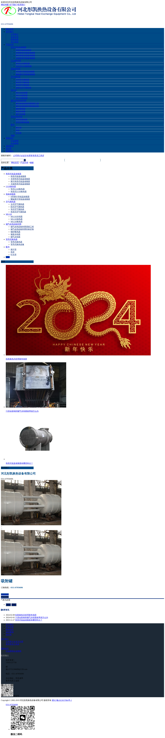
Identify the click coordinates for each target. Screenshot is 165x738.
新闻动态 (10, 138)
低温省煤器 (15, 69)
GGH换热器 (16, 61)
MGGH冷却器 (22, 93)
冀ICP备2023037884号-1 (62, 700)
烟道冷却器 (20, 111)
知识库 (9, 149)
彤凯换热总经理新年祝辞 (25, 615)
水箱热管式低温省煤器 (25, 58)
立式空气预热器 (22, 80)
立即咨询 (5, 594)
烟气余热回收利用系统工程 (27, 103)
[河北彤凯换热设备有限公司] (38, 15)
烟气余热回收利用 (18, 101)
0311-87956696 (12, 705)
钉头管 (19, 133)
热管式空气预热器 (23, 88)
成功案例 (10, 146)
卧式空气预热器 (22, 82)
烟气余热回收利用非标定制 (27, 106)
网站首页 (10, 29)
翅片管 (19, 128)
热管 (18, 130)
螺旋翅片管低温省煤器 (25, 74)
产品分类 (10, 45)
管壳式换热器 (16, 117)
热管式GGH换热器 (24, 66)
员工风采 (14, 42)
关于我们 (13, 5)
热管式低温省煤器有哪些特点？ (28, 620)
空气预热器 (15, 77)
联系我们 (21, 5)
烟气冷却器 (20, 114)
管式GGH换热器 (23, 63)
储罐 (13, 135)
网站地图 (5, 5)
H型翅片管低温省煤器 (25, 72)
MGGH (14, 90)
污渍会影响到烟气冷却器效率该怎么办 (31, 617)
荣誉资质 (14, 39)
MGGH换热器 (22, 98)
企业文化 (14, 37)
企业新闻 (14, 143)
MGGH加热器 (22, 95)
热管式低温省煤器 (18, 47)
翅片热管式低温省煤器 (25, 55)
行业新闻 (14, 141)
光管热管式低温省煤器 (25, 53)
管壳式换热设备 (22, 122)
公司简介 (14, 34)
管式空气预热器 (22, 85)
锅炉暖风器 (20, 109)
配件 (13, 125)
